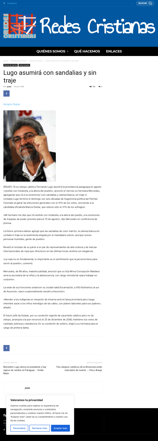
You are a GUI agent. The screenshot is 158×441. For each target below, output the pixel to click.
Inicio (5, 60)
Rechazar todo (39, 428)
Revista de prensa (19, 60)
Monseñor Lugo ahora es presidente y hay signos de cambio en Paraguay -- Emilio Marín (24, 370)
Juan (9, 86)
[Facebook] (4, 3)
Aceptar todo (60, 428)
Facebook (12, 3)
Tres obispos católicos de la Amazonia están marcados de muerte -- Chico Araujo (79, 369)
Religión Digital (11, 104)
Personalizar (19, 428)
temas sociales (35, 60)
